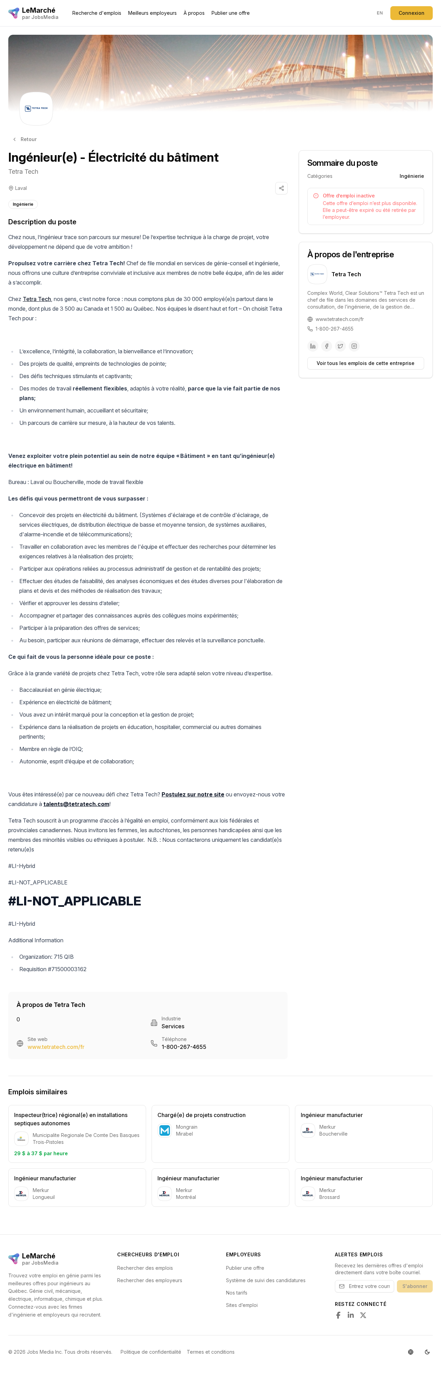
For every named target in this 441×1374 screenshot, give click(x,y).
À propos (194, 13)
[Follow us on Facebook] (338, 1315)
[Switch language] (410, 1351)
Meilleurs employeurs (152, 13)
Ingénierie (23, 204)
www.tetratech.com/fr (56, 1046)
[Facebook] (326, 346)
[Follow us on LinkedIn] (350, 1315)
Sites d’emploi (242, 1305)
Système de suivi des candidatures (266, 1280)
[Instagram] (354, 346)
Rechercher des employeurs (149, 1280)
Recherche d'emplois (96, 13)
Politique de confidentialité (151, 1352)
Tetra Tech (23, 171)
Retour (29, 139)
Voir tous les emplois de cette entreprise (365, 363)
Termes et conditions (211, 1352)
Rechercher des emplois (145, 1268)
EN (380, 12)
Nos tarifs (236, 1293)
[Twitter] (340, 346)
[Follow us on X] (363, 1315)
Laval (21, 188)
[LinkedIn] (312, 346)
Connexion (411, 13)
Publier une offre (231, 13)
